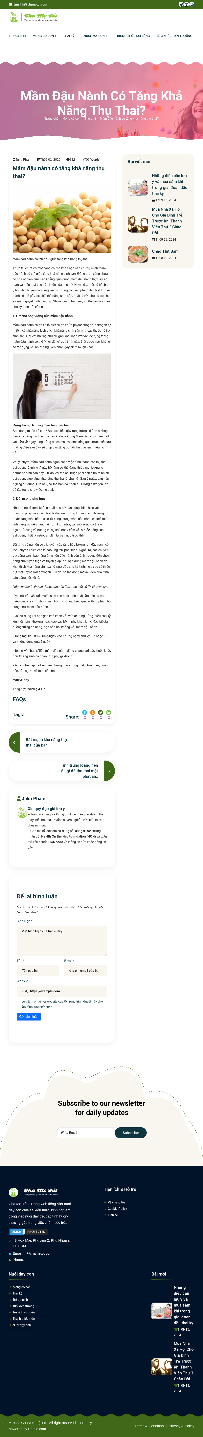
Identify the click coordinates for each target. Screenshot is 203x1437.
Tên (20, 960)
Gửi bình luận (28, 1016)
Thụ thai (90, 118)
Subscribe (131, 1133)
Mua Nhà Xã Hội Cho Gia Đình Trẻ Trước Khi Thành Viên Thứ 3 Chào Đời (167, 221)
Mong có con (71, 118)
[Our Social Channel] (181, 4)
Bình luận (24, 921)
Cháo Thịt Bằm (165, 251)
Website (22, 981)
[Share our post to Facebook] (84, 712)
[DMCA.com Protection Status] (28, 1231)
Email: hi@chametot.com (32, 1253)
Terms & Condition (149, 1426)
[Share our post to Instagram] (92, 712)
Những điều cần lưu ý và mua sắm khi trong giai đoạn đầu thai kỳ (183, 1305)
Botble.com (37, 1429)
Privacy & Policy (181, 1426)
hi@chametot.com (34, 4)
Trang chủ (51, 118)
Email (68, 960)
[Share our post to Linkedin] (108, 712)
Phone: (18, 1260)
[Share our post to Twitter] (100, 712)
